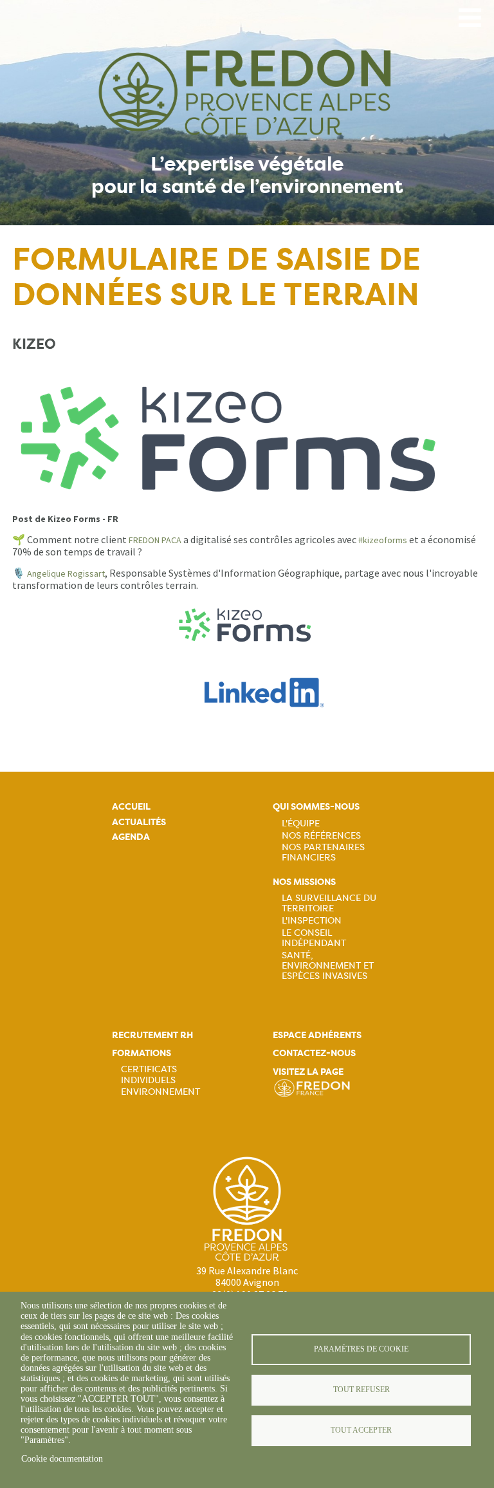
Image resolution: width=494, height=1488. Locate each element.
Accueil (131, 807)
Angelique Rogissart (66, 573)
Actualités (139, 822)
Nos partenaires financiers (323, 852)
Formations (141, 1053)
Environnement (160, 1091)
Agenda (131, 837)
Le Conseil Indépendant (314, 938)
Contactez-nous (314, 1053)
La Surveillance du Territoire (329, 903)
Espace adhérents (317, 1035)
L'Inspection (312, 920)
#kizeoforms (382, 540)
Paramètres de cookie (361, 1348)
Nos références (321, 835)
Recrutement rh (152, 1035)
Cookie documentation (62, 1459)
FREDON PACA (155, 540)
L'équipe (301, 823)
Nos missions (304, 882)
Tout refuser (361, 1389)
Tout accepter (361, 1430)
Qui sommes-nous (316, 807)
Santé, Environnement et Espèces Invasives (328, 965)
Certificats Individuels (149, 1074)
